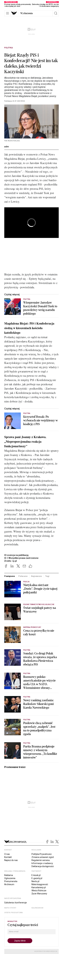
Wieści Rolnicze (38, 890)
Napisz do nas (11, 860)
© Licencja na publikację (16, 555)
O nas (7, 854)
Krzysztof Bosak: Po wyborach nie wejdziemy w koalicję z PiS (40, 420)
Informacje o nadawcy (42, 863)
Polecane (23, 576)
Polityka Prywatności (41, 854)
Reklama (8, 875)
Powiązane (9, 576)
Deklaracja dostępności (42, 866)
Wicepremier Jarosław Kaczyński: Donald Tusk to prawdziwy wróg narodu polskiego (40, 308)
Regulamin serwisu (40, 860)
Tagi (47, 576)
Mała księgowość (39, 884)
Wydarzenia (26, 13)
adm (6, 146)
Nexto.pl (35, 881)
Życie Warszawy (39, 893)
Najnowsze (36, 576)
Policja (26, 581)
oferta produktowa (13, 913)
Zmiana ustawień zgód (42, 857)
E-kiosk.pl (36, 875)
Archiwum (9, 884)
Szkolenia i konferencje (15, 902)
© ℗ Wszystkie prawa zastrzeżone (21, 558)
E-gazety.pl (36, 878)
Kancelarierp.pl (38, 887)
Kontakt (8, 857)
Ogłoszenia (9, 878)
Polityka (8, 48)
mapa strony (10, 908)
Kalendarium (37, 908)
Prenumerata (10, 881)
